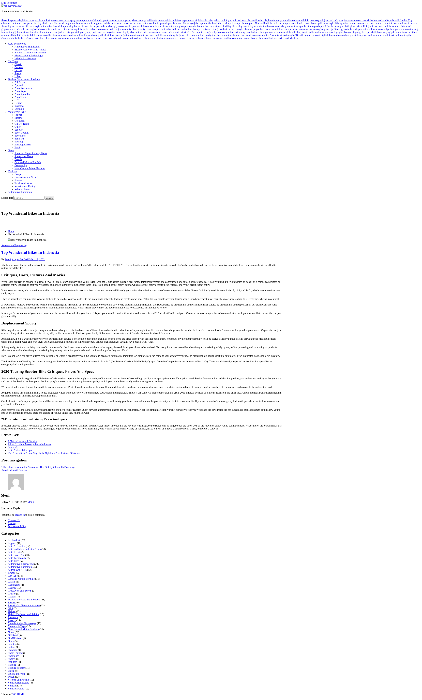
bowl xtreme (121, 38)
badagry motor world (120, 26)
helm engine (337, 26)
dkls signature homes (345, 23)
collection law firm (194, 35)
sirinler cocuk (282, 29)
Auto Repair (21, 91)
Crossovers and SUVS (26, 177)
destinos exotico (43, 29)
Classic (18, 64)
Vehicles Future (23, 189)
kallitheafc (152, 20)
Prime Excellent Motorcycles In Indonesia (29, 444)
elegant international (130, 35)
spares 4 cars (102, 26)
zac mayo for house (112, 32)
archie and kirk (42, 20)
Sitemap (12, 523)
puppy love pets (363, 32)
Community (21, 165)
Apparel (19, 85)
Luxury (18, 70)
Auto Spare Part (23, 94)
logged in (20, 514)
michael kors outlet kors (153, 35)
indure (67, 29)
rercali (176, 32)
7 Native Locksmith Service (22, 441)
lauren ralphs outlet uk (169, 20)
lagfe (331, 23)
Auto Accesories (23, 88)
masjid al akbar (244, 29)
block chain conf (260, 38)
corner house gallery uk (316, 23)
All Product (21, 82)
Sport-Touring (22, 132)
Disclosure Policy (17, 526)
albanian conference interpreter (17, 23)
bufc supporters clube (100, 23)
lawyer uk (349, 32)
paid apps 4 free (322, 26)
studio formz (370, 29)
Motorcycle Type (17, 111)
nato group (319, 29)
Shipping (19, 108)
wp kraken (404, 29)
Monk (8, 259)
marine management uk (63, 38)
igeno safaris (170, 38)
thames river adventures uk (211, 26)
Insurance (20, 106)
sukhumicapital (403, 35)
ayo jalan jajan (197, 23)
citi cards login (32, 26)
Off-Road (20, 120)
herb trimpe (225, 23)
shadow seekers (377, 20)
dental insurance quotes (257, 35)
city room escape (150, 29)
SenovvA (13, 447)
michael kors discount (244, 20)
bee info (16, 29)
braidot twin (389, 35)
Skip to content (9, 2)
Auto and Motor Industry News (31, 153)
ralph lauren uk (189, 20)
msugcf (75, 29)
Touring (19, 141)
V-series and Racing (25, 186)
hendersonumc (374, 35)
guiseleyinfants (9, 38)
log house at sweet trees (82, 26)
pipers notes (168, 26)
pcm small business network (146, 26)
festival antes (212, 23)
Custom (19, 67)
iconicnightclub (323, 35)
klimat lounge (139, 20)
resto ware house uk (121, 23)
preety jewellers (213, 35)
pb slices (293, 29)
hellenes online (179, 29)
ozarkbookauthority (341, 35)
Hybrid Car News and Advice (30, 52)
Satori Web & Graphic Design (195, 32)
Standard (19, 138)
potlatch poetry (79, 32)
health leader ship (317, 32)
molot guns (226, 20)
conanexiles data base (368, 23)
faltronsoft (406, 26)
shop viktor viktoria (293, 23)
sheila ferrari (275, 23)
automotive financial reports (55, 26)
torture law (81, 38)
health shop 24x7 (298, 32)
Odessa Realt (262, 23)
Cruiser (18, 114)
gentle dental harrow (108, 35)
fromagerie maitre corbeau (287, 20)
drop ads (191, 26)
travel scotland (409, 32)
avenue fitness (181, 23)
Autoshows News (24, 156)
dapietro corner (26, 20)
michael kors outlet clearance (385, 26)
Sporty (18, 73)
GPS (17, 100)
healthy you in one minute (237, 38)
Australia (274, 35)
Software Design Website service (219, 29)
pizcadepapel (167, 23)
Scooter (18, 129)
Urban (18, 76)
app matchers (94, 32)
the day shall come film (46, 23)
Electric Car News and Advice (30, 49)
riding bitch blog (233, 26)
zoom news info (163, 32)
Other (17, 126)
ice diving (64, 23)
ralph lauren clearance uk (276, 32)
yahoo (217, 20)
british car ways (380, 32)
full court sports (355, 29)
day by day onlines (132, 32)
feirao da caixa (205, 20)
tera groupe (180, 26)
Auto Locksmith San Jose (14, 470)
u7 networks (108, 38)
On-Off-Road (22, 123)
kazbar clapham (264, 20)
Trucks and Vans (23, 183)
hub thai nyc (194, 29)
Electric (18, 117)
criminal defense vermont (35, 35)
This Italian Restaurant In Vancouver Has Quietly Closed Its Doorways (38, 467)
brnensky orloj (317, 20)
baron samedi (94, 38)
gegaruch (6, 29)
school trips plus (335, 32)
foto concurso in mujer (109, 29)
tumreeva (349, 20)
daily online (287, 26)
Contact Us (14, 520)
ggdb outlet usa (21, 32)
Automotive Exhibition (20, 192)
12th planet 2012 (353, 26)
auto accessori (361, 20)
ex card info (332, 20)
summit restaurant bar (233, 35)
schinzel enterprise (213, 38)
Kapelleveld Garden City (399, 20)
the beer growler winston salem (33, 38)
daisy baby (197, 38)
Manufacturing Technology (29, 55)
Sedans (18, 180)
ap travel (133, 38)
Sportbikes (20, 135)
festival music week (270, 26)
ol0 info (305, 20)
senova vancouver (60, 20)
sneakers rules (306, 29)
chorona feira (184, 38)
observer (136, 29)
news (4, 35)
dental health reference (41, 32)
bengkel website (62, 32)
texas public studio (304, 26)
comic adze (165, 29)
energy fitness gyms (336, 29)
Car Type (13, 61)
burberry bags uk (175, 35)
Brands (18, 159)
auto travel (58, 29)
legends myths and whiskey (283, 38)
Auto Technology (17, 43)
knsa (341, 20)
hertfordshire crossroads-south (64, 35)
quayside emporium (80, 20)
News (11, 150)
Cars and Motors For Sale (28, 162)
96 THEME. (18, 694)
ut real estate (386, 23)
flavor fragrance (9, 20)
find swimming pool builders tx (245, 32)
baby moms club (220, 32)
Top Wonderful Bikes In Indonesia (30, 252)
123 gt (366, 26)
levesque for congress (243, 23)
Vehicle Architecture (25, 58)
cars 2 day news (251, 26)
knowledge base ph (388, 29)
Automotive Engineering (27, 46)
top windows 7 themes (405, 23)
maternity (126, 29)
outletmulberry (306, 35)
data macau (149, 32)
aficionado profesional (103, 20)
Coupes (18, 174)
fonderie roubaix (88, 29)
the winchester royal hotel (146, 23)
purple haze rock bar (263, 29)
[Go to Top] (2, 697)
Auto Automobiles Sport (20, 450)
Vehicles (12, 171)
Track (17, 147)
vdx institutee (156, 38)
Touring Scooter (23, 144)
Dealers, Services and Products (24, 79)
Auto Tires (20, 97)
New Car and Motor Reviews (30, 168)
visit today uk (359, 35)
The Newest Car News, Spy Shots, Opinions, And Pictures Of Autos (43, 453)
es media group (123, 20)
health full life (14, 35)
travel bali (144, 38)
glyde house (395, 32)
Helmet (18, 103)
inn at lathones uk (79, 23)
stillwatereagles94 (289, 35)
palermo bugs (28, 29)
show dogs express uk (12, 26)
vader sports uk (89, 35)
